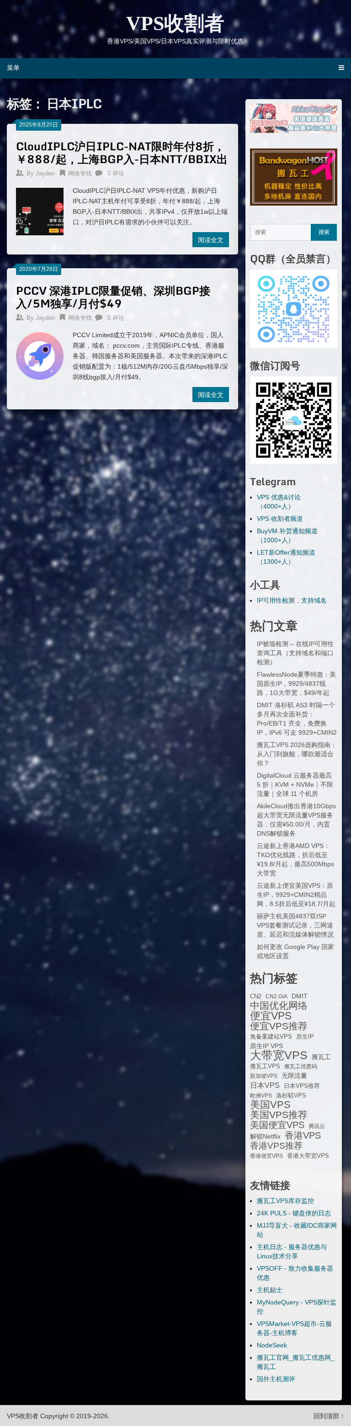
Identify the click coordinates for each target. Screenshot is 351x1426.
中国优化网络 (279, 1005)
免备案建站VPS (271, 1036)
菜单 (13, 67)
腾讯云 (316, 1126)
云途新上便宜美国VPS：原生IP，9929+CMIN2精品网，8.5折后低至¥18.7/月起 (296, 894)
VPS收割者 (175, 23)
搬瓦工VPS (265, 1066)
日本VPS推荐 (302, 1085)
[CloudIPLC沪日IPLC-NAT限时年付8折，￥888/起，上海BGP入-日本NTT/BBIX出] (39, 210)
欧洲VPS (261, 1095)
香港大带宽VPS (308, 1156)
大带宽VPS (279, 1055)
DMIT (300, 996)
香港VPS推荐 (276, 1145)
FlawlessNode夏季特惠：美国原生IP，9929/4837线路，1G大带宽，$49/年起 (296, 683)
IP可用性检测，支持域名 (292, 600)
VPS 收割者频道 (280, 518)
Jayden (45, 173)
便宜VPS (271, 1015)
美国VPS (270, 1104)
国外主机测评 (276, 1379)
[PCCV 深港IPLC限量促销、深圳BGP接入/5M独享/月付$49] (39, 354)
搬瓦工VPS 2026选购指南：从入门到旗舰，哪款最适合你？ (297, 754)
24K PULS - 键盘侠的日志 (294, 1213)
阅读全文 (210, 239)
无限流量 (294, 1075)
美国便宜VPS (277, 1124)
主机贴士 (269, 1289)
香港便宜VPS (266, 1156)
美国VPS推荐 (279, 1114)
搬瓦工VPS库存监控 (285, 1200)
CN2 (255, 996)
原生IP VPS (266, 1046)
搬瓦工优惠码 (300, 1066)
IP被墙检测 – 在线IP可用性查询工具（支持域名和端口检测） (295, 653)
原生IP (305, 1036)
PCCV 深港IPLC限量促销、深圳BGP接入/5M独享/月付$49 (113, 296)
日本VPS (265, 1085)
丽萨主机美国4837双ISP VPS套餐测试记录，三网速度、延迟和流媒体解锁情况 (295, 925)
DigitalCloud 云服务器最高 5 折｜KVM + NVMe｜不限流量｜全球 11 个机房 (295, 784)
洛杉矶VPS (291, 1095)
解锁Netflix (265, 1136)
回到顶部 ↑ (329, 1416)
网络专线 (80, 173)
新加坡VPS (263, 1076)
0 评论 (115, 173)
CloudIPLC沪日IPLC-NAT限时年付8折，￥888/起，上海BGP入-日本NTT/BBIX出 (122, 152)
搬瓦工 (321, 1056)
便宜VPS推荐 (279, 1026)
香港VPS (303, 1135)
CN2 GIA (276, 996)
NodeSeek (272, 1345)
